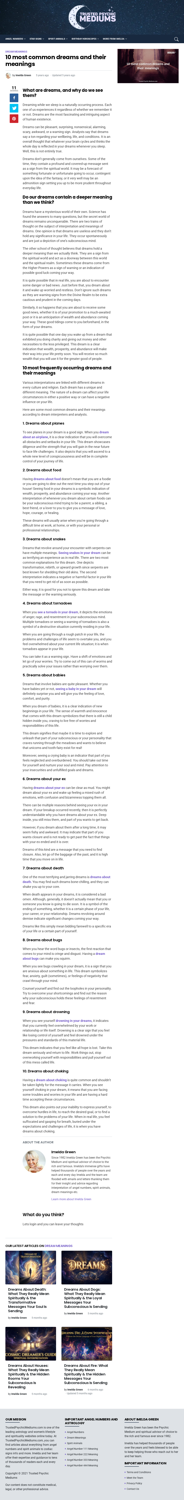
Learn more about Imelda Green (71, 1199)
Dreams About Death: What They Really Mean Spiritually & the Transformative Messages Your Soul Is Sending (28, 1300)
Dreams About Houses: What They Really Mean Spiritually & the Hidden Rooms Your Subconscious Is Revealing (28, 1376)
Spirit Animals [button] (56, 39)
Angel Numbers (75, 1432)
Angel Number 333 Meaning (82, 1459)
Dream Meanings (59, 1246)
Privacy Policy (134, 1483)
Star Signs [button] (36, 39)
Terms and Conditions (139, 1472)
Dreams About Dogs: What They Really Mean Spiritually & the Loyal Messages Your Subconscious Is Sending (85, 1298)
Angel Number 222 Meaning (82, 1454)
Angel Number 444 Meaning (82, 1465)
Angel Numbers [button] (14, 39)
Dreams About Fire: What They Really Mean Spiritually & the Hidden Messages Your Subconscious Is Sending (86, 1374)
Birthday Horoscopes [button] (84, 39)
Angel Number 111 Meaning (82, 1448)
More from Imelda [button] (113, 39)
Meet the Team (135, 1477)
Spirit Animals (74, 1443)
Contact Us (133, 1488)
